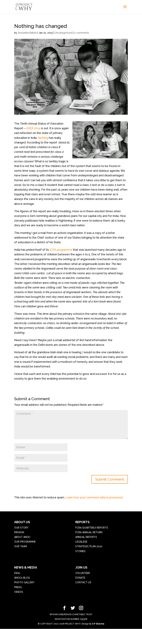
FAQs (17, 573)
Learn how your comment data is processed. (94, 497)
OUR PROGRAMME (25, 541)
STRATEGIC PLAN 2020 (88, 546)
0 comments (81, 32)
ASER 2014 (33, 128)
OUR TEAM (20, 546)
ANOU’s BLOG (22, 577)
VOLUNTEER (82, 573)
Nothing (43, 137)
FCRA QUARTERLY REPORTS (91, 527)
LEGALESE (81, 541)
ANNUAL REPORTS (86, 537)
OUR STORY (21, 527)
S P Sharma (98, 624)
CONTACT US (83, 582)
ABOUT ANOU (22, 537)
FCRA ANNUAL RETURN (88, 532)
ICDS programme (60, 249)
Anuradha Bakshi (27, 32)
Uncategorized (63, 32)
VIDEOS (18, 592)
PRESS (18, 587)
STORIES (80, 551)
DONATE (80, 577)
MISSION (19, 532)
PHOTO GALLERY (24, 582)
